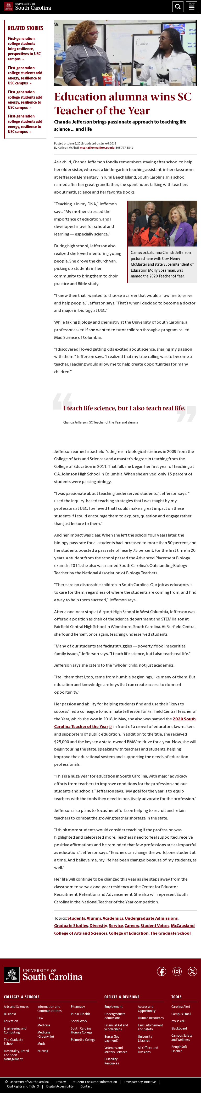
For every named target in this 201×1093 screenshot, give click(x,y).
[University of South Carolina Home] (27, 6)
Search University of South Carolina (177, 6)
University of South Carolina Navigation (191, 6)
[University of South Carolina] (43, 975)
